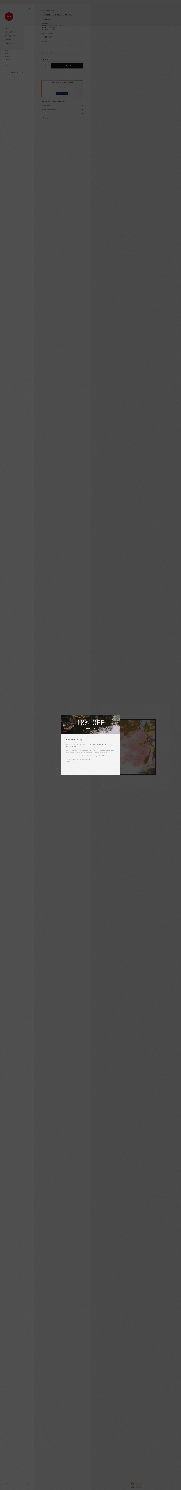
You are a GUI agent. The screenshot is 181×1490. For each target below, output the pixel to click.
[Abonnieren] (112, 767)
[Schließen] (117, 718)
